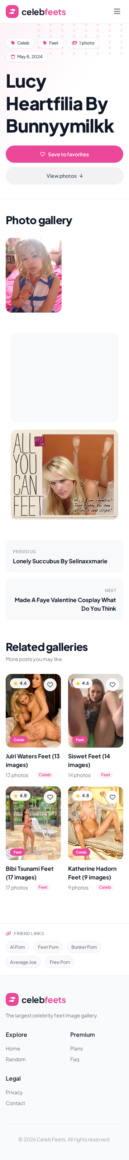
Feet (53, 43)
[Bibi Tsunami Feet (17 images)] (33, 823)
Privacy (14, 1092)
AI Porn (17, 947)
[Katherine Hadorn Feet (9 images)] (95, 823)
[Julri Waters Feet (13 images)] (33, 711)
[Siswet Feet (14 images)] (95, 711)
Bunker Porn (84, 947)
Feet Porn (48, 947)
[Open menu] (117, 11)
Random (16, 1059)
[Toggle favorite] (50, 684)
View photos (62, 175)
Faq (74, 1059)
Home (13, 1048)
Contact (15, 1103)
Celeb (23, 43)
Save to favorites (68, 154)
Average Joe (23, 962)
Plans (76, 1048)
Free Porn (60, 962)
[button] (34, 275)
